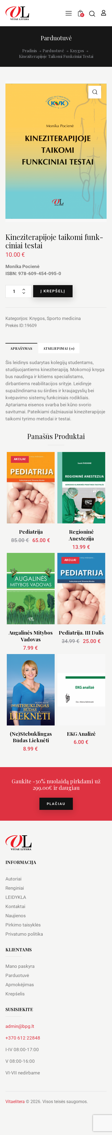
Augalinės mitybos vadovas (31, 635)
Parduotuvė (53, 50)
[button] (94, 92)
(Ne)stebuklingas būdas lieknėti (31, 737)
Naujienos (15, 915)
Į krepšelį (53, 291)
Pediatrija (31, 531)
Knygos (77, 50)
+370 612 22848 (22, 1038)
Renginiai (14, 888)
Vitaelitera (15, 1101)
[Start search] (92, 13)
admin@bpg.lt (19, 1026)
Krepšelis (15, 994)
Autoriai (13, 879)
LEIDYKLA (15, 897)
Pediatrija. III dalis (81, 632)
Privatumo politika (24, 934)
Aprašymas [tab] (21, 348)
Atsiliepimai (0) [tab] (58, 348)
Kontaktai (15, 906)
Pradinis (29, 50)
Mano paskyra (20, 966)
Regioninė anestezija (81, 535)
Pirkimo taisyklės (23, 925)
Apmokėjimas (19, 984)
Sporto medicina (64, 318)
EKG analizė (81, 733)
